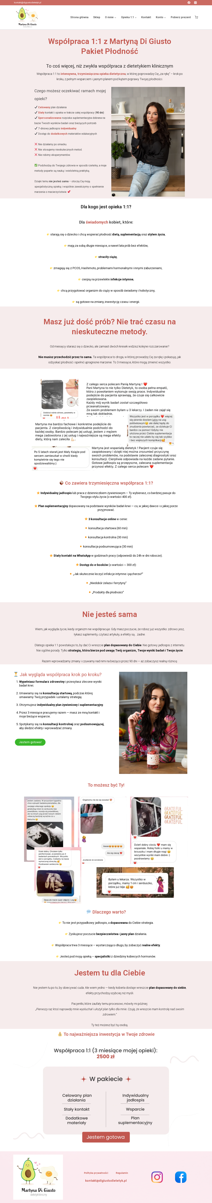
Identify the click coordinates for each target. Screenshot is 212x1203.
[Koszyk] (196, 17)
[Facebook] (189, 2)
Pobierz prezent (181, 17)
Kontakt (146, 17)
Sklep (96, 17)
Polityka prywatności (96, 1173)
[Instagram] (195, 2)
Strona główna (79, 17)
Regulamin (122, 1173)
